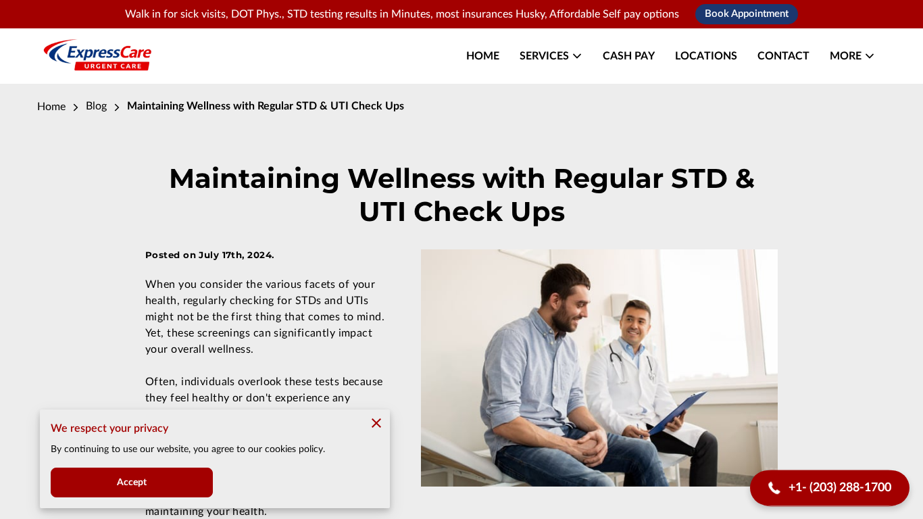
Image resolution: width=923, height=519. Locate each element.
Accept (132, 482)
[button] (829, 488)
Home (51, 106)
